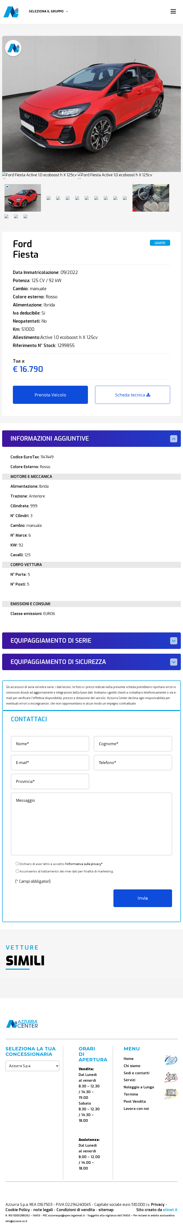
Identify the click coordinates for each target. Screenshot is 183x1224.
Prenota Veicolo (50, 395)
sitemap (106, 1209)
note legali (43, 1209)
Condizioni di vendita (75, 1209)
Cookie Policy (17, 1209)
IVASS (36, 1215)
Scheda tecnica (130, 395)
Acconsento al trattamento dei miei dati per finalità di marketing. (67, 871)
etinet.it (170, 1209)
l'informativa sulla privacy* (83, 864)
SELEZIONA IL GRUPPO (47, 11)
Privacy (157, 1204)
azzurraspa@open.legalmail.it (66, 1215)
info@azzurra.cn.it (16, 1221)
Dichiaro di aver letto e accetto (61, 864)
